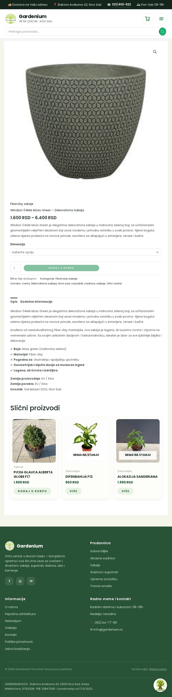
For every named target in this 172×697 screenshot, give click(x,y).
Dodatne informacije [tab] (36, 302)
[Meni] (161, 18)
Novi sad (64, 283)
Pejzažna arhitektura (20, 614)
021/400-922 (121, 5)
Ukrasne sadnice (102, 558)
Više (73, 491)
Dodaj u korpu (61, 267)
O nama (11, 607)
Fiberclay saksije (21, 204)
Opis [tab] (13, 302)
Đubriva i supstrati (104, 572)
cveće (26, 283)
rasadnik (77, 283)
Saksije (95, 565)
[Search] (162, 32)
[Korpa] (147, 18)
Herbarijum (13, 621)
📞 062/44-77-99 (103, 622)
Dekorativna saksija (44, 283)
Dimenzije (17, 244)
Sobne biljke (99, 551)
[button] (155, 52)
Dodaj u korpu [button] (32, 491)
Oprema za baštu (103, 579)
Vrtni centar (114, 283)
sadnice (89, 283)
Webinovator (158, 669)
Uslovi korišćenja (17, 649)
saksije (101, 283)
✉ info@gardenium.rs (106, 629)
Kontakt (11, 635)
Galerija (11, 628)
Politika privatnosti (19, 642)
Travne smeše (101, 586)
